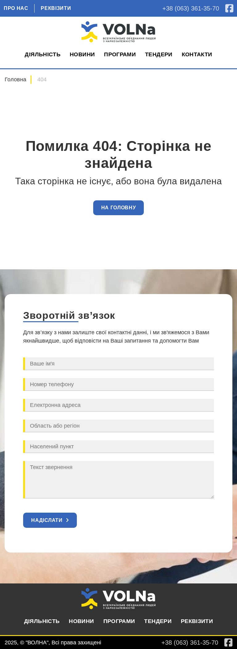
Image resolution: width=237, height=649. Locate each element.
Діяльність (42, 54)
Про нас (16, 8)
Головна (15, 79)
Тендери (159, 54)
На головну (118, 207)
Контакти (197, 54)
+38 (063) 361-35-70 (190, 8)
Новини (82, 54)
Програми (120, 54)
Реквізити (56, 8)
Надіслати (47, 520)
